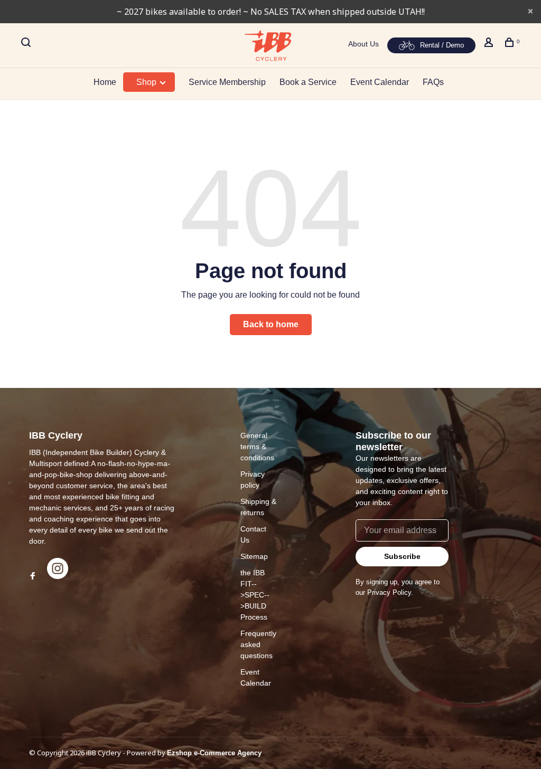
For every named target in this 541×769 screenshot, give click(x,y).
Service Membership (227, 82)
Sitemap (254, 556)
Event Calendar (379, 82)
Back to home (271, 324)
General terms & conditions (257, 446)
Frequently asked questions (258, 644)
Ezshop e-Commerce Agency (214, 753)
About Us (363, 44)
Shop (147, 82)
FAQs (433, 82)
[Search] (27, 44)
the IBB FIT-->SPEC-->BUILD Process (254, 594)
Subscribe (402, 556)
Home (105, 82)
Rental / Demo (442, 45)
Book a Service (308, 82)
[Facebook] (32, 576)
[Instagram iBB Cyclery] (57, 576)
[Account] (490, 44)
